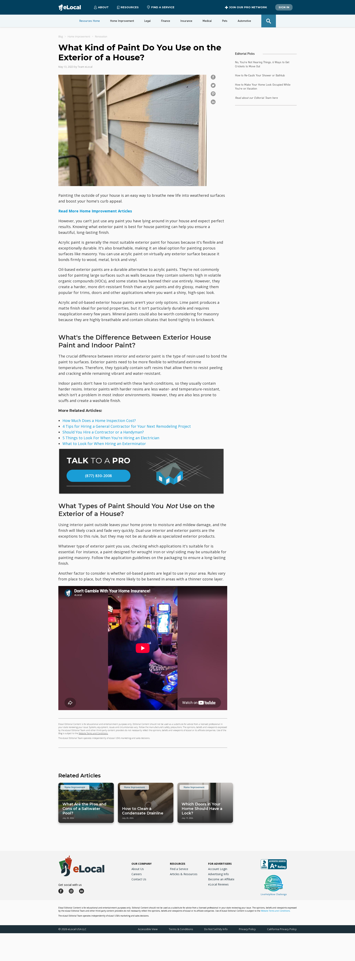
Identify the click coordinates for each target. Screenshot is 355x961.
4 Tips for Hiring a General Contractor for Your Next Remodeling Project (126, 426)
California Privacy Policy (282, 929)
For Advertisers (220, 863)
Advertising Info (218, 874)
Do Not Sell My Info (216, 929)
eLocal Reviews (218, 884)
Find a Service (162, 7)
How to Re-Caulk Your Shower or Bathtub (260, 75)
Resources (177, 863)
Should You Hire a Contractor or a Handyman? (103, 432)
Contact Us (138, 879)
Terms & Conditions (181, 929)
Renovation (101, 36)
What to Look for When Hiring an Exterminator (104, 443)
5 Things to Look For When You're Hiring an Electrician (110, 437)
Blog (60, 36)
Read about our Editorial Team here (256, 98)
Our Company (141, 863)
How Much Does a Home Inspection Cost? (99, 420)
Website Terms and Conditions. (93, 733)
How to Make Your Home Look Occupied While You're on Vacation (262, 87)
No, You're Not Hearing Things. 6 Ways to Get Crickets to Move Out (262, 64)
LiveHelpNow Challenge (274, 894)
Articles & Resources (183, 874)
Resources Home (89, 21)
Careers (136, 874)
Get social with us (70, 885)
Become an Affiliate (221, 879)
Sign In (284, 7)
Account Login (217, 869)
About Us (137, 869)
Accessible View (148, 929)
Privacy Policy (247, 929)
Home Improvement (79, 36)
